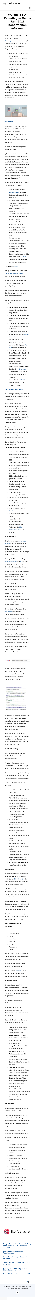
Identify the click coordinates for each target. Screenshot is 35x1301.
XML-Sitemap (24, 380)
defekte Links (22, 369)
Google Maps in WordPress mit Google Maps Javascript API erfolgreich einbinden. (17, 1245)
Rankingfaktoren (10, 41)
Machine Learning (11, 561)
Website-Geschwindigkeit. (14, 389)
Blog (19, 1288)
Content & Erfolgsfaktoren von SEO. (16, 1274)
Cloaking (24, 257)
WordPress (18, 971)
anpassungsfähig (14, 192)
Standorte (14, 1288)
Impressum (24, 1288)
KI (21, 561)
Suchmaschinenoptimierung (14, 273)
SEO (16, 266)
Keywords (8, 611)
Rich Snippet (18, 879)
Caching (11, 511)
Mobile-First (9, 122)
